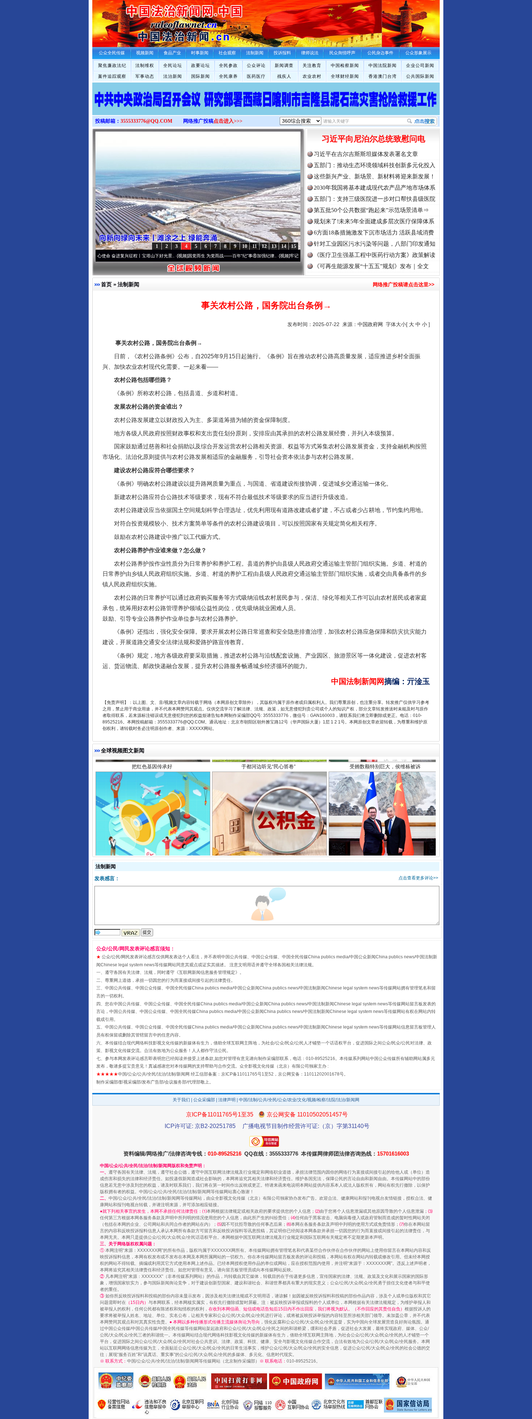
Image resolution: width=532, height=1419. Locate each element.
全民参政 (228, 65)
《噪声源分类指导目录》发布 (152, 816)
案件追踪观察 (112, 76)
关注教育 (312, 65)
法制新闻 (128, 284)
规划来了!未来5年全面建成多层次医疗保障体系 (374, 221)
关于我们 (181, 1099)
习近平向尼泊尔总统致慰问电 (373, 138)
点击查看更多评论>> (418, 877)
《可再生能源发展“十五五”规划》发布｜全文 (371, 266)
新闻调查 (284, 65)
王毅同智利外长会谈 (385, 816)
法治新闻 (172, 76)
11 (254, 246)
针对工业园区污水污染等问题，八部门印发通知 (374, 244)
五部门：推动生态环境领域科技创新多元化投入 (374, 165)
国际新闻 (200, 76)
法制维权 (144, 65)
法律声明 (227, 1099)
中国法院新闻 (382, 65)
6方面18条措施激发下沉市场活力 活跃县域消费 (374, 232)
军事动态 (144, 76)
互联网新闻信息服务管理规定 (207, 972)
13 (273, 246)
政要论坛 (200, 65)
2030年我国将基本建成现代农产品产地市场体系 (374, 188)
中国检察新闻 (345, 65)
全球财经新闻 (345, 76)
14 (283, 246)
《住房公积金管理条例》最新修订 (269, 816)
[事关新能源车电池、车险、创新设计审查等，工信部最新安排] (266, 106)
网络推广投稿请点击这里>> (403, 284)
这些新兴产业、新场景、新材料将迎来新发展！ (374, 176)
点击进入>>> (228, 121)
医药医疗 (256, 76)
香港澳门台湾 (382, 76)
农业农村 (312, 76)
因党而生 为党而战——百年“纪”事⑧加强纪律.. (187, 255)
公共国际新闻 (420, 76)
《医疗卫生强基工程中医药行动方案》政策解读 (374, 255)
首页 (106, 284)
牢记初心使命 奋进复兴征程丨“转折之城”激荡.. (289, 255)
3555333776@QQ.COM (146, 121)
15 (293, 246)
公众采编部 (204, 1099)
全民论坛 (172, 65)
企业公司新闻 (420, 65)
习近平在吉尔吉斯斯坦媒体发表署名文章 (366, 154)
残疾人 (284, 76)
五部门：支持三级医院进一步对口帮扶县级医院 (374, 199)
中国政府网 (370, 324)
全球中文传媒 (152, 21)
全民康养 (228, 76)
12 (264, 246)
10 (244, 246)
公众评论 (256, 65)
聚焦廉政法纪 (112, 65)
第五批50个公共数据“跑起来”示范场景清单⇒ (371, 210)
